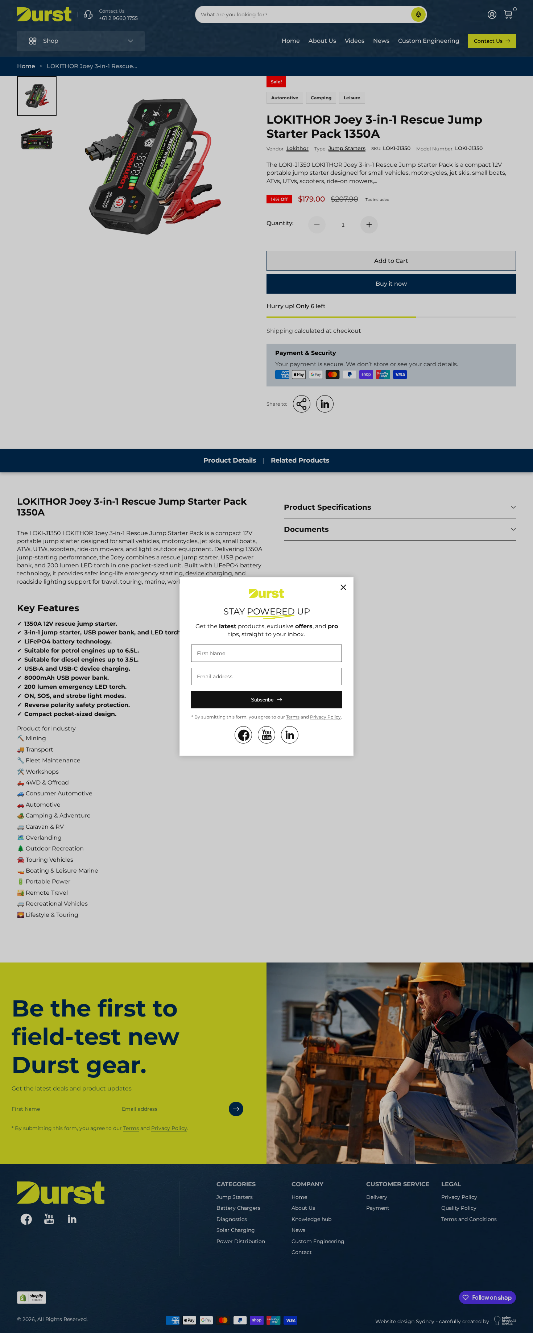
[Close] (343, 587)
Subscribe (262, 700)
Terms (292, 717)
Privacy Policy (325, 717)
